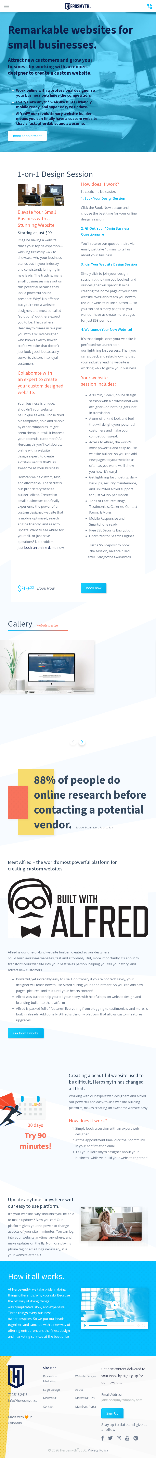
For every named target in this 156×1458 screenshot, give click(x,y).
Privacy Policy (98, 1450)
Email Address (111, 1394)
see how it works (26, 1033)
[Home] (78, 6)
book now (93, 588)
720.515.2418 (17, 1394)
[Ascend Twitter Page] (110, 1438)
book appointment (27, 136)
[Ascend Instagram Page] (119, 1438)
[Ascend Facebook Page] (102, 1438)
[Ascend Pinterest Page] (135, 1438)
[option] (78, 667)
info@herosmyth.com (24, 1400)
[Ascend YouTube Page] (127, 1438)
